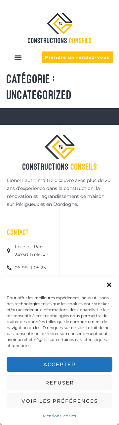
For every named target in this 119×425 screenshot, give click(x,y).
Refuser (59, 383)
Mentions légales (59, 415)
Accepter (59, 364)
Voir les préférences (59, 401)
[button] (109, 285)
